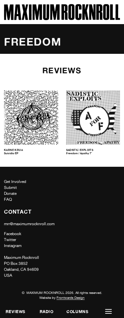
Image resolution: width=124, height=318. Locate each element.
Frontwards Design (71, 298)
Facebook (12, 233)
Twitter (10, 239)
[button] (108, 311)
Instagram (12, 245)
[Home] (62, 18)
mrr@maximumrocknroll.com (29, 224)
